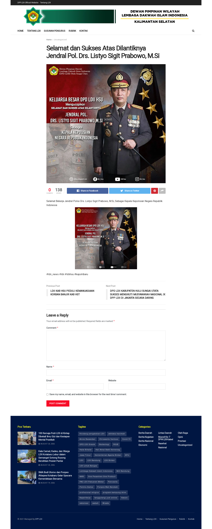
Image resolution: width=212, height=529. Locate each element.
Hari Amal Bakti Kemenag (108, 450)
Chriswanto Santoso (108, 439)
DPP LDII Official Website (28, 3)
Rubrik (72, 31)
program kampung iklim (114, 492)
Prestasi (182, 441)
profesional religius (89, 492)
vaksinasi (84, 503)
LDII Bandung (93, 460)
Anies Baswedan (87, 439)
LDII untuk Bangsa (88, 466)
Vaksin (124, 498)
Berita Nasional (146, 441)
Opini (180, 437)
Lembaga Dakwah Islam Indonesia (96, 471)
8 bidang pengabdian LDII (92, 434)
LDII (81, 460)
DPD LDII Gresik (87, 444)
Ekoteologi (104, 444)
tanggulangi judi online (106, 498)
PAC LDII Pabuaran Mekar (92, 482)
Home (21, 31)
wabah (95, 503)
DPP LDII (38, 519)
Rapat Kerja (85, 498)
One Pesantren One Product (101, 477)
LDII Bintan (109, 460)
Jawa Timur (85, 455)
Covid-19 (126, 439)
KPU (127, 455)
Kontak (83, 31)
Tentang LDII (45, 3)
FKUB (115, 444)
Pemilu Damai (86, 487)
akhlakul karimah (116, 434)
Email (50, 380)
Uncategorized (60, 40)
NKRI (82, 477)
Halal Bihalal (86, 450)
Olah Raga (183, 433)
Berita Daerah (145, 433)
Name (50, 366)
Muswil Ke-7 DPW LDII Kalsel (165, 438)
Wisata (106, 503)
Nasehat (162, 443)
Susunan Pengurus (54, 31)
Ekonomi (143, 445)
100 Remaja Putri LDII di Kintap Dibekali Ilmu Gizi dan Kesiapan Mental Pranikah (54, 436)
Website (112, 380)
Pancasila (112, 482)
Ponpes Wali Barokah (107, 487)
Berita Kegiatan (146, 437)
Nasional (162, 447)
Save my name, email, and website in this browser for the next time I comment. (88, 394)
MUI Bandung (123, 471)
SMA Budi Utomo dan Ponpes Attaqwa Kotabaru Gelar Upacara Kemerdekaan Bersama (55, 475)
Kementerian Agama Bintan (108, 455)
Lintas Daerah (165, 433)
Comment (52, 327)
